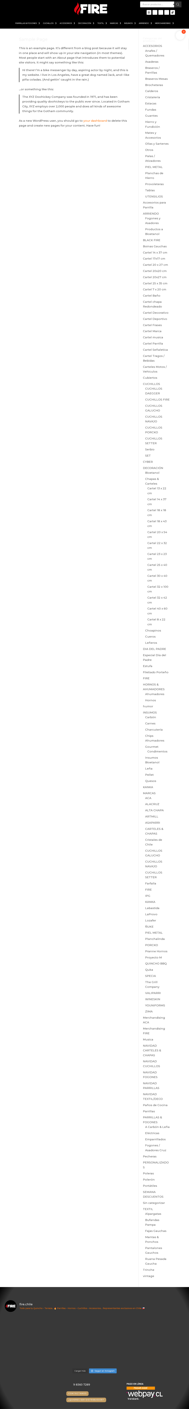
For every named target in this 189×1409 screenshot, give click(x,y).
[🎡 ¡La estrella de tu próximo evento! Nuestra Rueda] (117, 1353)
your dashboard (95, 120)
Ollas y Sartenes (157, 143)
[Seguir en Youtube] (160, 12)
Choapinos (153, 630)
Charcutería (154, 729)
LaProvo (151, 914)
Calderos (151, 91)
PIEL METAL (154, 167)
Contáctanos (77, 1393)
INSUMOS (128, 23)
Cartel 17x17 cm (154, 258)
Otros (149, 150)
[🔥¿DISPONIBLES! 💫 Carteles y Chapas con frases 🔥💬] (72, 1327)
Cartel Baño (151, 295)
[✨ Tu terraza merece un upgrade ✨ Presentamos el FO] (162, 1327)
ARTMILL (151, 816)
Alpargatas (153, 1214)
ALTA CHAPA (154, 810)
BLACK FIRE (151, 240)
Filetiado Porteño (155, 672)
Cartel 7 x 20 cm (154, 289)
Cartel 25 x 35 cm (155, 283)
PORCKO (151, 945)
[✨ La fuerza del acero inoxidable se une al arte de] (72, 1353)
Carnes (150, 723)
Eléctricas (152, 1133)
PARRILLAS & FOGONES (26, 23)
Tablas (150, 190)
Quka (149, 969)
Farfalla (150, 883)
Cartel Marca (152, 331)
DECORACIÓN (84, 23)
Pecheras (150, 1156)
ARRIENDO (144, 23)
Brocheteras (154, 85)
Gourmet (151, 746)
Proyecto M (153, 957)
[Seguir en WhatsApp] (149, 12)
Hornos (150, 700)
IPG (147, 896)
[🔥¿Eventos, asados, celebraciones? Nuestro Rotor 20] (117, 1327)
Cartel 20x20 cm (155, 271)
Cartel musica (153, 337)
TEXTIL (100, 23)
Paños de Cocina (155, 1105)
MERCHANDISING (163, 23)
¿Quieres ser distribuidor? (86, 1400)
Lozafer (150, 920)
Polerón (149, 1179)
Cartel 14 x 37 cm (155, 252)
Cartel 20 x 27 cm (155, 264)
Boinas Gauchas (155, 246)
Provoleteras (154, 184)
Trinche (148, 1270)
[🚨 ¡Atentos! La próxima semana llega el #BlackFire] (27, 1327)
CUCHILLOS (48, 23)
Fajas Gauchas (155, 1231)
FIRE (146, 678)
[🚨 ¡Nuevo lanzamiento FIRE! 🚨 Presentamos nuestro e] (27, 1353)
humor (148, 706)
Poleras (148, 1173)
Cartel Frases (152, 325)
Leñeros (151, 642)
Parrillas (149, 1111)
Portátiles (150, 1185)
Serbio (149, 449)
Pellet (149, 774)
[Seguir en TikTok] (172, 12)
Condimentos (157, 751)
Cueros (150, 636)
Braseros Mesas (156, 79)
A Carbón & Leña (157, 1127)
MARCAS (114, 23)
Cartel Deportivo (155, 319)
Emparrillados (155, 1139)
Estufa (147, 666)
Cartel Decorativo (155, 312)
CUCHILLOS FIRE (157, 399)
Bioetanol (152, 472)
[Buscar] (177, 4)
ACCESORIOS (66, 23)
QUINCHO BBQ (156, 963)
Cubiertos (150, 377)
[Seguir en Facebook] (166, 12)
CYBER (148, 462)
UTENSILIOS (154, 196)
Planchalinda (155, 939)
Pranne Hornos (156, 951)
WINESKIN (152, 999)
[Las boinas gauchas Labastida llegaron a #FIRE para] (162, 1353)
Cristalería (152, 97)
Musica (148, 1039)
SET (148, 455)
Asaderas (151, 61)
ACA (148, 798)
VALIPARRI (153, 993)
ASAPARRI (152, 822)
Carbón (150, 717)
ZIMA (149, 1011)
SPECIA (150, 976)
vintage (148, 1276)
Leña (149, 768)
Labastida (152, 908)
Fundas (150, 109)
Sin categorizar (154, 1203)
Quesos (150, 781)
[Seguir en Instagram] (155, 12)
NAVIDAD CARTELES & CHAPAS (152, 1050)
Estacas (150, 103)
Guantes (151, 115)
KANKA (148, 787)
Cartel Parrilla (153, 343)
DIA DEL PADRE (154, 649)
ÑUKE (149, 926)
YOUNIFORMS (155, 1005)
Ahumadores (154, 694)
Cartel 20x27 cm (155, 277)
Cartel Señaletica (155, 349)
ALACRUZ (152, 804)
